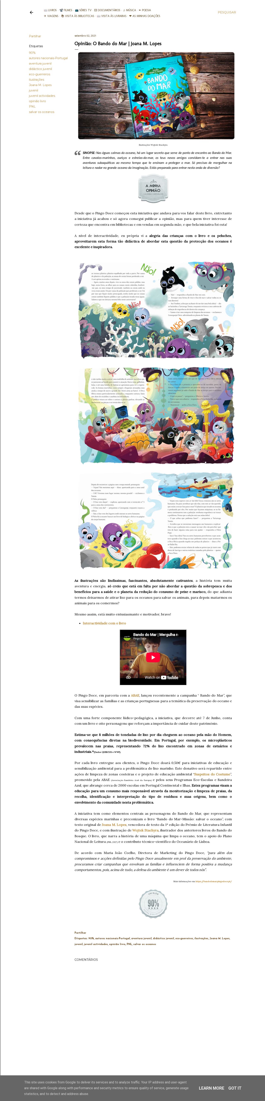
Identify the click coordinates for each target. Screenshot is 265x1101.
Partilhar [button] (35, 36)
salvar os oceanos (41, 112)
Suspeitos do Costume (212, 774)
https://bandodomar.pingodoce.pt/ (214, 881)
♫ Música (129, 10)
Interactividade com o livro (104, 623)
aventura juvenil (40, 63)
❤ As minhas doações (144, 16)
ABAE (135, 695)
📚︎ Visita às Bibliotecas (77, 16)
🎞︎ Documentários (107, 10)
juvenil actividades (42, 96)
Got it (235, 1088)
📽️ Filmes (65, 10)
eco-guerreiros (39, 74)
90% (32, 53)
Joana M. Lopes (40, 85)
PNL (32, 106)
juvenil (33, 90)
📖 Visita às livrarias (111, 16)
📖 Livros (50, 10)
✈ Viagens (51, 16)
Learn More (211, 1088)
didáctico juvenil (40, 69)
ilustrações (36, 80)
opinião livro (37, 101)
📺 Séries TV (83, 10)
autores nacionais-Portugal (48, 58)
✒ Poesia (145, 10)
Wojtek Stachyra (145, 830)
